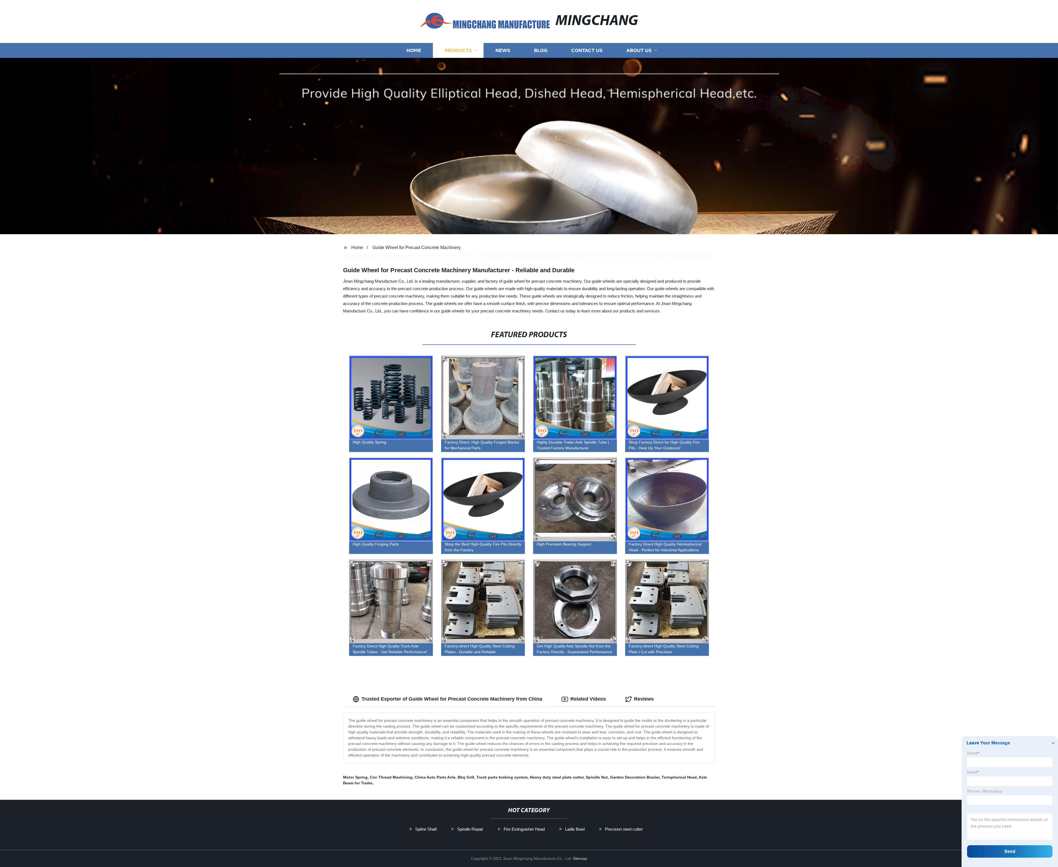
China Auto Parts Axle (435, 777)
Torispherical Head (679, 777)
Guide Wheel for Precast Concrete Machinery (417, 247)
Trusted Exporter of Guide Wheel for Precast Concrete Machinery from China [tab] (451, 699)
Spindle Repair (470, 829)
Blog (540, 50)
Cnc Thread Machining (391, 777)
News (502, 50)
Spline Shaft (426, 829)
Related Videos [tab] (588, 699)
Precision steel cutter (624, 829)
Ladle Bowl (575, 829)
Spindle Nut (597, 777)
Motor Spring (355, 777)
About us (639, 50)
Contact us (587, 50)
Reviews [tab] (644, 699)
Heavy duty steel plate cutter (557, 777)
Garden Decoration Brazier (634, 777)
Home (413, 50)
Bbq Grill (466, 777)
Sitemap (580, 858)
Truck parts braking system (502, 777)
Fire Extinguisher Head (524, 829)
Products (458, 50)
